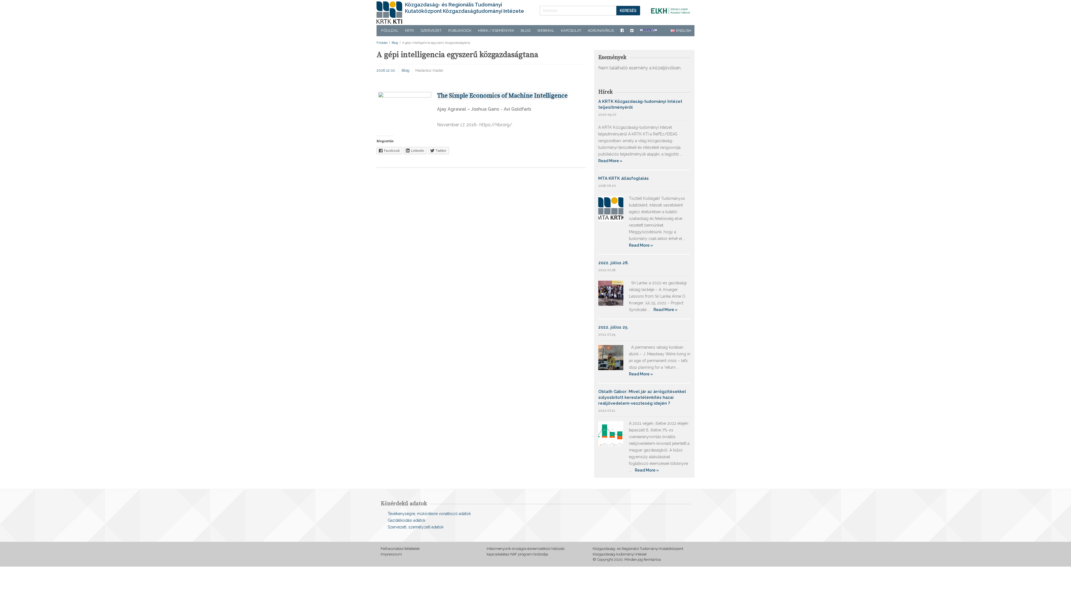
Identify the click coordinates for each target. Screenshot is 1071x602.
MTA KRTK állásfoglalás (623, 178)
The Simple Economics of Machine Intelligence (502, 95)
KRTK (409, 30)
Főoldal (389, 30)
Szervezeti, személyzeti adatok (415, 527)
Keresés (628, 10)
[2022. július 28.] (610, 292)
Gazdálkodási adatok (406, 520)
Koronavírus (601, 30)
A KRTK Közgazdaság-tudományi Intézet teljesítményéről (640, 104)
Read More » (610, 161)
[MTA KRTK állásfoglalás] (610, 208)
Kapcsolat (571, 30)
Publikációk (459, 30)
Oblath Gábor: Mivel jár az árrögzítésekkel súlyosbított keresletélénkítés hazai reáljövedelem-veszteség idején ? (642, 397)
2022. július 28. (613, 262)
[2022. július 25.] (610, 357)
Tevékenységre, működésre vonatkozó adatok (429, 513)
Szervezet (431, 30)
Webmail (545, 30)
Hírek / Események (496, 30)
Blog (525, 30)
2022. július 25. (613, 327)
